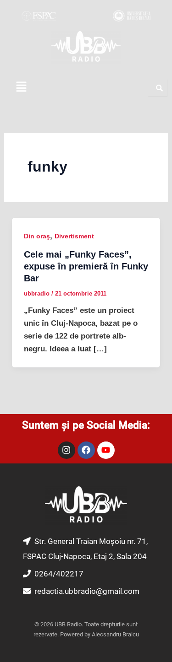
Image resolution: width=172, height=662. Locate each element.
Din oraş (37, 236)
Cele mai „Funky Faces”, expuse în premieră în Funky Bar (86, 266)
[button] (21, 87)
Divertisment (74, 236)
